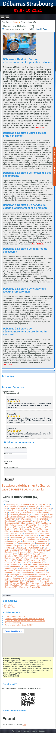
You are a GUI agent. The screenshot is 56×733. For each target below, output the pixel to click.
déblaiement (27, 485)
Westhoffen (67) (16, 585)
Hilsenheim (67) (25, 552)
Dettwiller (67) (10, 552)
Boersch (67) (38, 554)
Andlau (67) (15, 575)
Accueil (15, 22)
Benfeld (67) (9, 521)
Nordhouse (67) (31, 581)
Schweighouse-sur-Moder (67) (23, 525)
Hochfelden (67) (29, 542)
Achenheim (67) (38, 560)
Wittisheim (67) (25, 568)
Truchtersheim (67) (12, 546)
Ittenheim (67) (24, 562)
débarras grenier (34, 489)
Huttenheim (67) (40, 552)
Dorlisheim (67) (10, 556)
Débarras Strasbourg (28, 4)
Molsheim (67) (29, 513)
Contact (42, 731)
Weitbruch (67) (43, 550)
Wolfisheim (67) (31, 533)
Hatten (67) (43, 566)
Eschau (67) (43, 525)
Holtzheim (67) (42, 544)
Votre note (8, 461)
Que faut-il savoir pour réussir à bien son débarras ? (24, 619)
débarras (16, 489)
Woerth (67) (23, 577)
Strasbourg (10, 485)
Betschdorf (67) (16, 533)
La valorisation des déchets (15, 616)
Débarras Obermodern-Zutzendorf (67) (19, 625)
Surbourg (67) (37, 583)
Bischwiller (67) (32, 509)
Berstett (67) (9, 560)
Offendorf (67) (10, 562)
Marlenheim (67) (32, 535)
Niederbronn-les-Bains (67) (30, 529)
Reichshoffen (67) (44, 519)
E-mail (44, 29)
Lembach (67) (34, 579)
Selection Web (9, 607)
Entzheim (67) (10, 577)
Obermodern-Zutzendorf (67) (37, 585)
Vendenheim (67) (11, 519)
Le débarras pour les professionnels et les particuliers (25, 621)
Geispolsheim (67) (40, 515)
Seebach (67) (43, 575)
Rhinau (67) (30, 550)
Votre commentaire (11, 467)
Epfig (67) (25, 564)
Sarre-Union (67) (17, 540)
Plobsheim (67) (16, 535)
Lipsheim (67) (10, 554)
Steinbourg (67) (10, 568)
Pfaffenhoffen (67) (35, 548)
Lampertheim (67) (26, 544)
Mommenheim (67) (18, 579)
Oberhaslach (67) (37, 577)
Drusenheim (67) (11, 523)
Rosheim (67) (10, 527)
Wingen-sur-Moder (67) (20, 583)
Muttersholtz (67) (25, 573)
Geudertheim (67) (38, 556)
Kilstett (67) (24, 556)
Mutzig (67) (47, 517)
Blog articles (8, 605)
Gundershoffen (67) (18, 537)
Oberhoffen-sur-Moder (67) (37, 540)
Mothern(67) (31, 566)
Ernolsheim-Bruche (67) (29, 587)
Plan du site (16, 731)
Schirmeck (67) (24, 554)
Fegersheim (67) (24, 521)
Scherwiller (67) (44, 542)
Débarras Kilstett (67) (18, 26)
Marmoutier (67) (16, 550)
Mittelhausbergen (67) (13, 581)
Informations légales (29, 731)
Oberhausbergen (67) (30, 523)
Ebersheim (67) (40, 568)
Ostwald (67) (22, 511)
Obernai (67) (9, 511)
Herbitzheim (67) (40, 571)
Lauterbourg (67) (41, 558)
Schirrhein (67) (23, 560)
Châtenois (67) (34, 531)
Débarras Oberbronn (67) (14, 623)
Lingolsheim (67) (17, 509)
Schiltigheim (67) (43, 504)
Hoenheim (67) (36, 511)
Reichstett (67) (10, 529)
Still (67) (45, 579)
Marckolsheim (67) (18, 531)
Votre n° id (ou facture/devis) (15, 447)
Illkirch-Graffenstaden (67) (15, 506)
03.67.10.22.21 (28, 10)
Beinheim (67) (10, 573)
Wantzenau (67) (33, 517)
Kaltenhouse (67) (11, 558)
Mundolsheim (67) (40, 521)
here (24, 725)
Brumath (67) (15, 513)
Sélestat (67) (34, 506)
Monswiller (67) (38, 562)
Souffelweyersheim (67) (20, 515)
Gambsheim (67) (41, 527)
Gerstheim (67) (10, 544)
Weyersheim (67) (35, 537)
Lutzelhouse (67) (28, 575)
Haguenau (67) (27, 504)
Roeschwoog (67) (12, 564)
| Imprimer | (36, 29)
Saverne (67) (46, 509)
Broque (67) (21, 548)
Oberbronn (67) (10, 587)
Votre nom (8, 454)
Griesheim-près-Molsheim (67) (17, 571)
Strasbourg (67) (12, 504)
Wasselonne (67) (28, 519)
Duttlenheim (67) (30, 546)
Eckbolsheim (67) (17, 517)
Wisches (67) (26, 558)
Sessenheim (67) (17, 566)
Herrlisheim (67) (25, 527)
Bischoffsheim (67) (12, 542)
